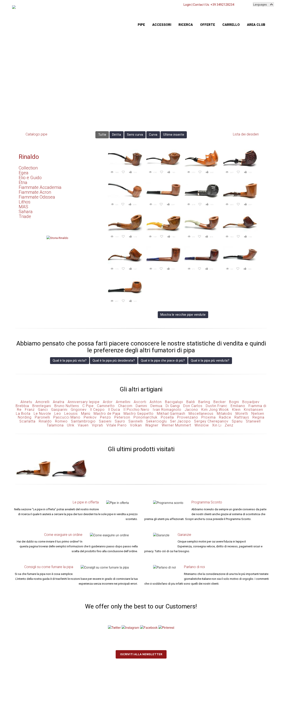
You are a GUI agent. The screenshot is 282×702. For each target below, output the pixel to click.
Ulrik (70, 425)
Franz (30, 409)
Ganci (43, 409)
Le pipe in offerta (86, 502)
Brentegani (41, 406)
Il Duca (114, 409)
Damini (141, 406)
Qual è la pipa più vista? (70, 360)
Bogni (234, 402)
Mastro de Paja (107, 413)
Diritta (116, 135)
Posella (167, 417)
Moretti (242, 413)
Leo (57, 413)
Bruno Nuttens (66, 406)
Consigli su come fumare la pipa (48, 567)
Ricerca (185, 25)
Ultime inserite (173, 135)
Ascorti (140, 402)
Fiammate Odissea (37, 197)
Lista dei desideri (246, 134)
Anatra (58, 402)
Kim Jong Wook (215, 409)
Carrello (231, 25)
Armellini (123, 402)
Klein (236, 409)
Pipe (141, 25)
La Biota (23, 413)
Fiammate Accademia (40, 187)
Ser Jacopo (180, 421)
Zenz (229, 425)
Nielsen (257, 413)
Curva (153, 135)
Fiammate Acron (35, 192)
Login (187, 4)
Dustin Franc (216, 406)
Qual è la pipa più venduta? (210, 360)
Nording (25, 417)
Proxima (208, 417)
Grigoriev (79, 409)
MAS (23, 206)
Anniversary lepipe (84, 402)
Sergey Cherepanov (211, 421)
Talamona (55, 425)
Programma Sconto (206, 502)
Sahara (26, 211)
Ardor (108, 402)
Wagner (151, 425)
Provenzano (187, 417)
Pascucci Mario (66, 417)
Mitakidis (224, 413)
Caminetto (106, 406)
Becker (219, 402)
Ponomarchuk (146, 417)
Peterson (122, 417)
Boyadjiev (251, 402)
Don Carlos (192, 406)
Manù (85, 413)
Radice (225, 417)
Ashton (156, 402)
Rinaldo (29, 156)
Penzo (105, 417)
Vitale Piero (116, 425)
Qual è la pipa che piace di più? (163, 360)
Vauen (83, 425)
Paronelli (42, 417)
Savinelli (135, 421)
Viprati (97, 425)
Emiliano (238, 406)
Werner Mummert (176, 425)
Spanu (237, 421)
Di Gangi (173, 406)
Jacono (191, 409)
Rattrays (241, 417)
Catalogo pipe (36, 134)
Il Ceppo (97, 409)
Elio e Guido (30, 177)
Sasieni (105, 421)
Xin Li (216, 425)
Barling (204, 402)
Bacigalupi (174, 402)
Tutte (102, 135)
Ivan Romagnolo (167, 409)
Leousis (71, 413)
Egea (23, 172)
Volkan (136, 425)
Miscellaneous (201, 413)
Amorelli (42, 402)
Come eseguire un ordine (63, 535)
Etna (23, 182)
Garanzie (184, 535)
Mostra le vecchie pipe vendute (183, 315)
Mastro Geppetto (139, 413)
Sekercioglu (156, 421)
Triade (25, 216)
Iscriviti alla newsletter (141, 654)
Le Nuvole (42, 413)
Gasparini (59, 409)
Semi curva (135, 135)
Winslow (202, 425)
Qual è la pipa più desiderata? (114, 360)
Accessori (161, 25)
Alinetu (26, 402)
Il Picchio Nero (136, 409)
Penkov (90, 417)
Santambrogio (83, 421)
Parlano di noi (194, 567)
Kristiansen (253, 409)
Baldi (190, 402)
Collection (28, 168)
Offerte (207, 25)
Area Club (256, 25)
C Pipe (88, 406)
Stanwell (253, 421)
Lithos (24, 202)
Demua (156, 406)
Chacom (125, 406)
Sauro (120, 421)
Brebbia (22, 406)
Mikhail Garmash (171, 413)
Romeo (61, 421)
